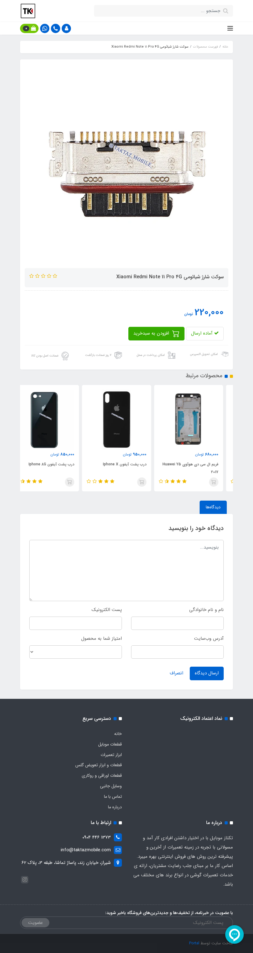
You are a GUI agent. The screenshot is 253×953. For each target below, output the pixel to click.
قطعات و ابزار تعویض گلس (98, 765)
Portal (194, 943)
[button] (66, 28)
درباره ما (115, 807)
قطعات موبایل (110, 744)
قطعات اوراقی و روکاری (102, 775)
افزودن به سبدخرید (152, 333)
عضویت (35, 922)
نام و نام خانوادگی (206, 609)
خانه (118, 733)
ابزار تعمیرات (111, 754)
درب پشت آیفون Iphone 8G (61, 464)
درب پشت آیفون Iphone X (134, 464)
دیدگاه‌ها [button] (213, 507)
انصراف (176, 673)
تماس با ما (113, 796)
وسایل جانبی (111, 786)
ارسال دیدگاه (207, 673)
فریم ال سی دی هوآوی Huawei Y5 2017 (200, 468)
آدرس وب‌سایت (209, 638)
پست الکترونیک (107, 609)
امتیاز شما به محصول (101, 638)
